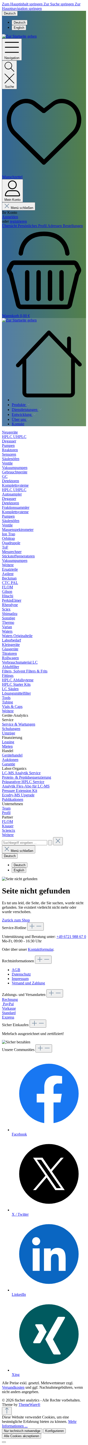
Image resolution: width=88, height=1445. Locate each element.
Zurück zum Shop (16, 920)
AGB (16, 970)
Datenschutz (21, 974)
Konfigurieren (54, 1431)
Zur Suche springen (59, 4)
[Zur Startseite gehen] (19, 36)
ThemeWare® (29, 1404)
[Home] (49, 364)
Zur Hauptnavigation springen (41, 6)
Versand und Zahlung (28, 983)
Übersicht (10, 226)
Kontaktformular (40, 949)
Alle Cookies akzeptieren (21, 1436)
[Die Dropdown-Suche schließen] (58, 841)
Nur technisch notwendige (22, 1431)
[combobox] (24, 842)
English (19, 27)
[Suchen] (50, 842)
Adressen (55, 226)
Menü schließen (22, 208)
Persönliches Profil (32, 226)
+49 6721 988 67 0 (71, 936)
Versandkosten (13, 1387)
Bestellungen (73, 226)
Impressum (20, 979)
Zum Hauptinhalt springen (23, 4)
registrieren (18, 221)
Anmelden (10, 217)
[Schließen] (4, 1442)
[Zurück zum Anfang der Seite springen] (7, 1411)
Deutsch (19, 22)
